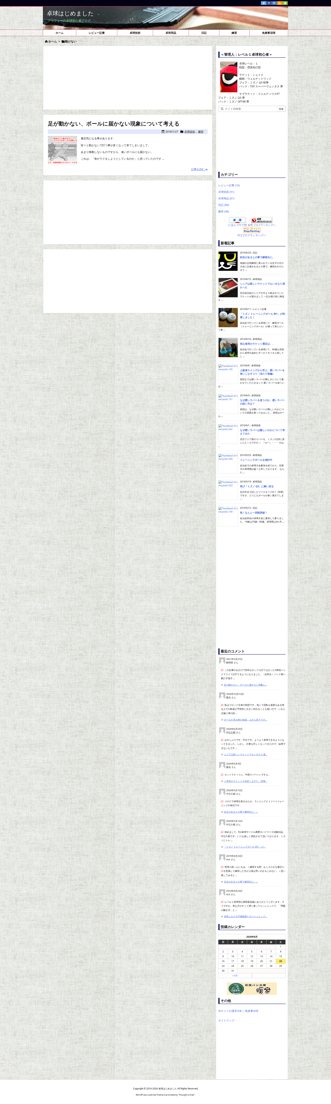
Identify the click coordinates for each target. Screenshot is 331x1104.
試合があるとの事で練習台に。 (257, 257)
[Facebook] (269, 3)
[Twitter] (263, 3)
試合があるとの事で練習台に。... (241, 811)
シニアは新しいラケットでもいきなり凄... (245, 754)
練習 (200, 131)
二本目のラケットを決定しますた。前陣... (245, 781)
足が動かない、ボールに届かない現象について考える (114, 123)
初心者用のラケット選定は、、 (257, 343)
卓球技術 (189, 131)
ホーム (52, 41)
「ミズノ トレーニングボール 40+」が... (244, 846)
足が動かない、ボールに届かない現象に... (245, 684)
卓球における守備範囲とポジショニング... (245, 916)
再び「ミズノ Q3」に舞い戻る (257, 486)
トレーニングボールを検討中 (256, 460)
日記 (223, 205)
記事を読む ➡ (199, 169)
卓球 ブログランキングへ (262, 225)
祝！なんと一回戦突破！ (253, 512)
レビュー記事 (229, 185)
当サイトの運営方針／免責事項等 (238, 1011)
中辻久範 (230, 732)
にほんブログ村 (237, 225)
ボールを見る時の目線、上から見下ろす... (245, 719)
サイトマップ (226, 1020)
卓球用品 (226, 198)
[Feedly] (285, 3)
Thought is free (186, 1094)
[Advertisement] (128, 77)
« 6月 (235, 975)
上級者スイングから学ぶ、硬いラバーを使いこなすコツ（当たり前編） (262, 371)
